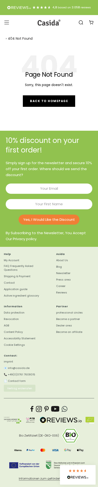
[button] (78, 475)
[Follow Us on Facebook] (32, 409)
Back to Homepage (49, 101)
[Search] (81, 22)
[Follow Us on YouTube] (55, 409)
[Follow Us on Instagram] (39, 409)
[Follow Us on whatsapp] (65, 409)
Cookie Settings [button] (14, 345)
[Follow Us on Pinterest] (46, 409)
